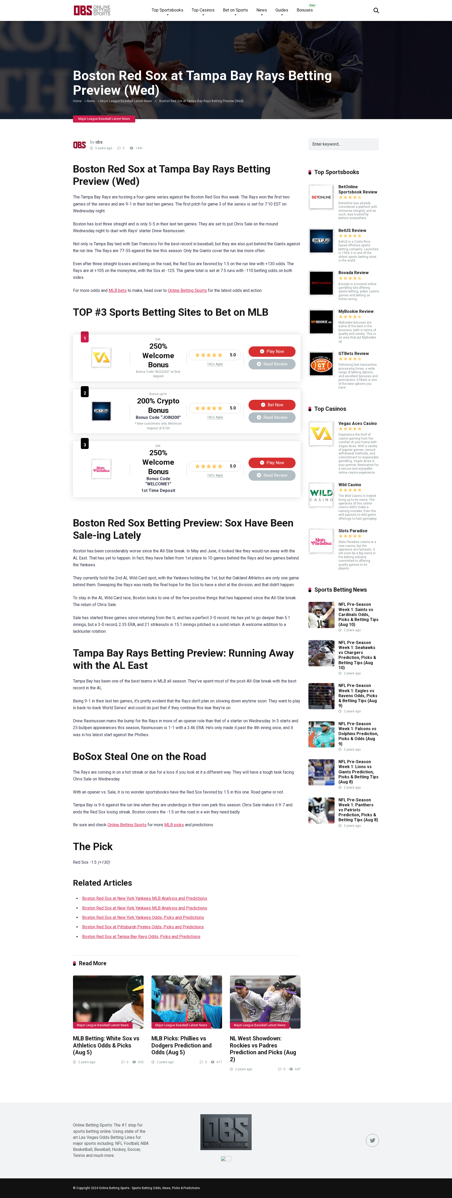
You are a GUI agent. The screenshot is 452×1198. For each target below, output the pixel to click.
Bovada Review (353, 272)
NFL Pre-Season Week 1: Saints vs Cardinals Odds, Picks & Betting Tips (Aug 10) (358, 614)
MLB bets (118, 290)
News (261, 10)
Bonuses (305, 10)
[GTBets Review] (321, 375)
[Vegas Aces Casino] (101, 366)
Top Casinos (203, 10)
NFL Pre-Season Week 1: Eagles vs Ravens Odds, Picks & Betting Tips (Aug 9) (357, 695)
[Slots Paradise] (101, 478)
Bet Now (275, 404)
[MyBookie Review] (321, 333)
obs (99, 142)
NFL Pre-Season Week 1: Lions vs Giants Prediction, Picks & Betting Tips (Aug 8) (358, 771)
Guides (281, 10)
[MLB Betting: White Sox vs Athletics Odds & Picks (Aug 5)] (108, 1002)
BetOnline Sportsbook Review (357, 189)
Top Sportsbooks (167, 10)
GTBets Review (353, 353)
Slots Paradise (353, 530)
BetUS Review (352, 230)
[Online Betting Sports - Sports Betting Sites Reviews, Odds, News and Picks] (92, 8)
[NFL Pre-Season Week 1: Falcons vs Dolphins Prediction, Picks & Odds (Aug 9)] (321, 746)
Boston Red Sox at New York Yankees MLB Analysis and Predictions (144, 898)
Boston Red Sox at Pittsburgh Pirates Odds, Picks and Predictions (143, 926)
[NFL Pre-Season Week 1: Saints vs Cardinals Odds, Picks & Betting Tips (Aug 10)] (321, 626)
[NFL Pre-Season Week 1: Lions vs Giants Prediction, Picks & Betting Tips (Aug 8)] (321, 783)
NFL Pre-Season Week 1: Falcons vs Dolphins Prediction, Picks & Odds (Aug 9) (358, 733)
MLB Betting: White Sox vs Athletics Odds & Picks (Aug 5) (106, 1045)
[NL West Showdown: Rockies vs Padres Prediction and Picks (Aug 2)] (265, 1002)
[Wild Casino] (321, 506)
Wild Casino (349, 484)
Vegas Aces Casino (357, 423)
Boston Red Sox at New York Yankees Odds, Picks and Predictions (143, 917)
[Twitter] (372, 1140)
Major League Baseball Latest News (126, 101)
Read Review (274, 364)
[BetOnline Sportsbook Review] (321, 209)
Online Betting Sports (187, 290)
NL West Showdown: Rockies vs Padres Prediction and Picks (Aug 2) (263, 1049)
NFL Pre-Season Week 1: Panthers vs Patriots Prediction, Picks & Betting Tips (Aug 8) (358, 810)
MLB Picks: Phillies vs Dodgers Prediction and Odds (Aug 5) (181, 1045)
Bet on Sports (235, 10)
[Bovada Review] (321, 294)
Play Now (274, 351)
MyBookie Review (356, 311)
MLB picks (174, 824)
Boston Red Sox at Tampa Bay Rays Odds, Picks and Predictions (141, 936)
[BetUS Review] (101, 420)
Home (77, 101)
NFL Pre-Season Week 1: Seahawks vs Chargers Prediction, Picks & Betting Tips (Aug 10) (357, 655)
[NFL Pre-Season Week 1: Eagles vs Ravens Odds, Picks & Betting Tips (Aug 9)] (321, 707)
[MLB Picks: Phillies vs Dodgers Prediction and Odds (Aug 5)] (186, 1002)
